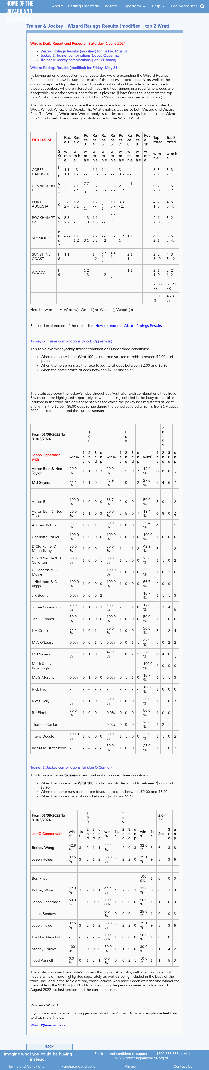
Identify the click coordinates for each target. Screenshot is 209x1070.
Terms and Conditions (26, 1066)
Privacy (131, 1066)
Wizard (111, 6)
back (49, 1047)
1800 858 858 (167, 1054)
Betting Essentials (84, 6)
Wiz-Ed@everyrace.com (50, 1025)
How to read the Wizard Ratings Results (128, 326)
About (57, 6)
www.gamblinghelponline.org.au (142, 1058)
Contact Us (183, 1066)
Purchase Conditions (78, 1066)
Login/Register (184, 6)
